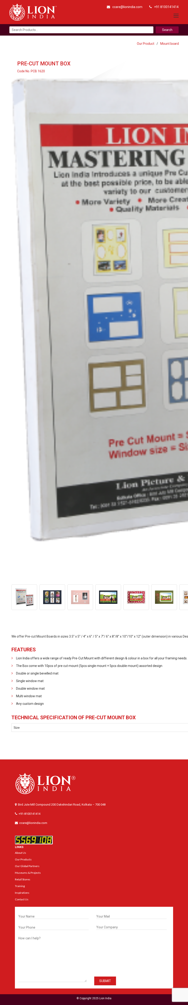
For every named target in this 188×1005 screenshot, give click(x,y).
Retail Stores (22, 879)
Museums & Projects (28, 872)
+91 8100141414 (166, 7)
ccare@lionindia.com (127, 7)
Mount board (169, 43)
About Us (20, 852)
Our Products (23, 859)
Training (20, 886)
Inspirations (22, 892)
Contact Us (21, 899)
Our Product (145, 43)
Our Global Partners (27, 866)
